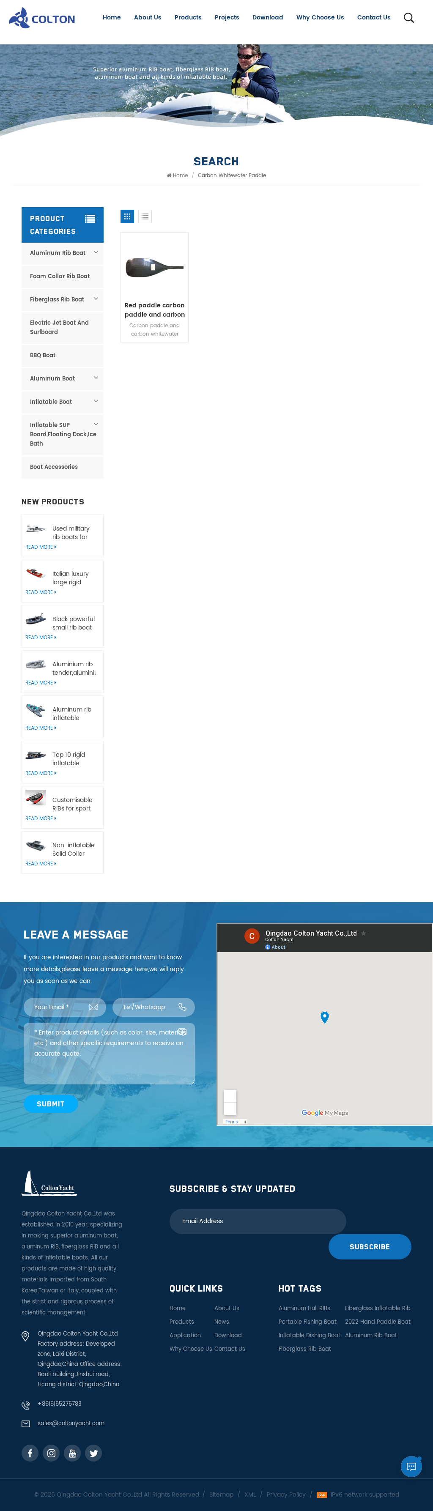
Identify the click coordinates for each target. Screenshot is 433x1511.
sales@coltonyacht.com (71, 1423)
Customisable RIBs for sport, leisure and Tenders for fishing (72, 804)
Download (267, 17)
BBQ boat (42, 355)
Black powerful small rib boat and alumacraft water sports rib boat (73, 623)
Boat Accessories (54, 467)
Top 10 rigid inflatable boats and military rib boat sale (68, 759)
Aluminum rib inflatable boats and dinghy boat (71, 714)
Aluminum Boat (52, 379)
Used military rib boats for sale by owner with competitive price (72, 533)
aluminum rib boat (371, 1335)
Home (112, 17)
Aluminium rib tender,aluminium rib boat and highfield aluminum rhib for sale (73, 668)
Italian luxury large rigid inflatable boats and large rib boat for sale (71, 578)
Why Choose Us (320, 17)
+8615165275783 (60, 1404)
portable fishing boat (308, 1322)
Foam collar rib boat (60, 276)
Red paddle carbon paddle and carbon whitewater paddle (155, 310)
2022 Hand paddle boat (378, 1322)
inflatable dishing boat (309, 1335)
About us (148, 17)
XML (250, 1495)
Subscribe (370, 1246)
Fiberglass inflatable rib (378, 1308)
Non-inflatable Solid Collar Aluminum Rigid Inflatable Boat (73, 849)
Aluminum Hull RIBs (304, 1308)
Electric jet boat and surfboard (59, 328)
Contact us (374, 17)
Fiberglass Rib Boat (57, 300)
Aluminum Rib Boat (57, 253)
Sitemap (221, 1495)
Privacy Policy (286, 1495)
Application (185, 1335)
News (221, 1322)
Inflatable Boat (51, 402)
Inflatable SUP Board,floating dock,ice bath (63, 435)
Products (188, 17)
